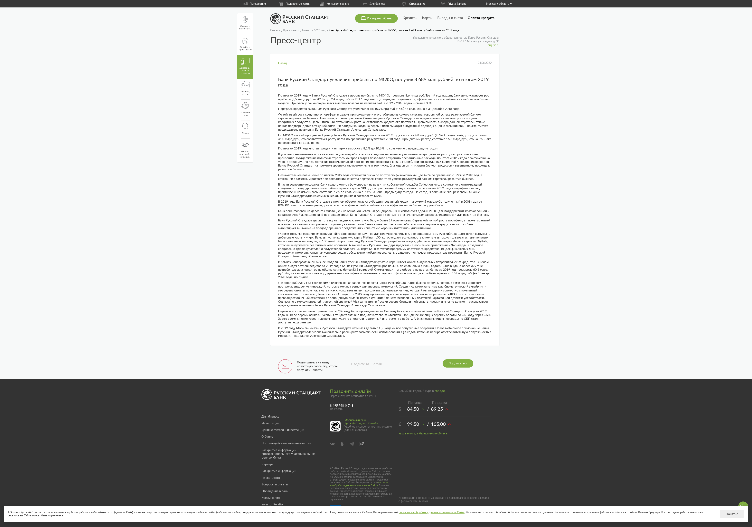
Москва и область (497, 4)
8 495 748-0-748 (341, 405)
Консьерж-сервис (338, 4)
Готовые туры (245, 113)
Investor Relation (273, 504)
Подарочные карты (298, 4)
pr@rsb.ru (493, 45)
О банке (267, 436)
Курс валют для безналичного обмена (423, 433)
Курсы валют (270, 497)
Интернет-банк (379, 18)
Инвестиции (270, 423)
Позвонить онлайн (350, 391)
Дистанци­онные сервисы (245, 71)
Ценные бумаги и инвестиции (282, 429)
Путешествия (258, 4)
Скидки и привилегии (245, 48)
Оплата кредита (481, 18)
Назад (282, 63)
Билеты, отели (245, 92)
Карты (427, 18)
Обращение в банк (274, 491)
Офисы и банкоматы (245, 27)
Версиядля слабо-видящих (245, 154)
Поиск (245, 133)
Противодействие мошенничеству (286, 443)
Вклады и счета (450, 18)
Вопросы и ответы (274, 484)
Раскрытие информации (278, 470)
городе (440, 390)
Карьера (267, 464)
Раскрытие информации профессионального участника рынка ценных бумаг (288, 454)
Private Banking (457, 4)
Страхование (417, 4)
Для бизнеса (377, 4)
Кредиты (410, 18)
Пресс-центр (270, 477)
